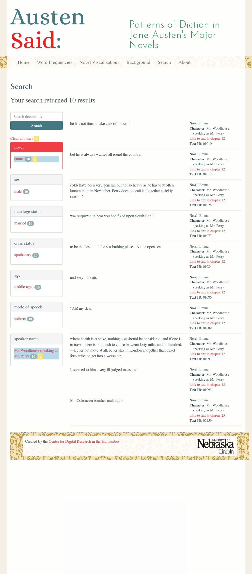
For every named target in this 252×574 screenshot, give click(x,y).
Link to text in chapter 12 (207, 138)
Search (164, 62)
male (18, 191)
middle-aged (23, 286)
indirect (20, 318)
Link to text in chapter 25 (207, 415)
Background (138, 62)
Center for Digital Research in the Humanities (84, 441)
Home (24, 62)
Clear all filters (23, 138)
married (20, 222)
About (184, 62)
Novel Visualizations (99, 62)
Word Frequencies (54, 62)
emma (19, 158)
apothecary (22, 254)
